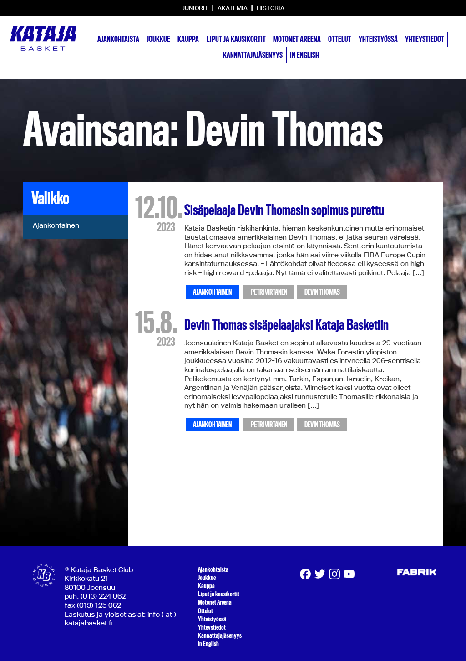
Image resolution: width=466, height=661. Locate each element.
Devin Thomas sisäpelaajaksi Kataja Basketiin (286, 325)
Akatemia (233, 7)
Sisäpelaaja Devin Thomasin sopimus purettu (284, 210)
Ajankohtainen (56, 225)
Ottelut (339, 39)
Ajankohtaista (118, 39)
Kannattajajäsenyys (253, 55)
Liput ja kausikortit (236, 39)
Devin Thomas (322, 292)
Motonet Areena (297, 39)
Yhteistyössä (378, 39)
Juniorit (196, 7)
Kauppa (188, 39)
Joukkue (158, 39)
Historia (270, 7)
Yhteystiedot (424, 39)
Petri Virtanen (269, 292)
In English (304, 55)
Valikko (50, 198)
